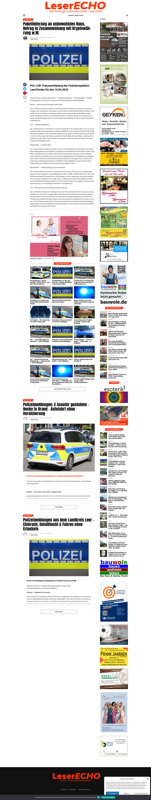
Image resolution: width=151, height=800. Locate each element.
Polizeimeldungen (48, 258)
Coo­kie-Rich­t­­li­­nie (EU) (84, 789)
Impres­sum (64, 789)
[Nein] (149, 797)
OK (98, 797)
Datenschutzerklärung (108, 797)
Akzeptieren (112, 793)
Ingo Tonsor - (35, 39)
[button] (147, 779)
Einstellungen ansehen (141, 793)
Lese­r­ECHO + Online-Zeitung (75, 15)
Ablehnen (126, 793)
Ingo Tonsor (34, 419)
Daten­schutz (72, 789)
